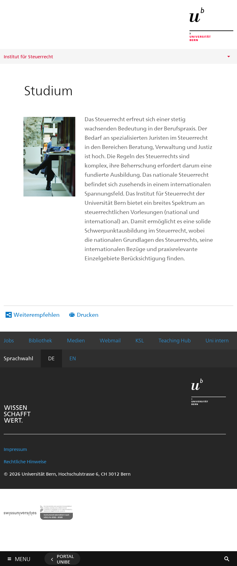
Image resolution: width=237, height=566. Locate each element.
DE (51, 358)
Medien (76, 340)
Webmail (110, 340)
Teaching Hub (175, 340)
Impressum (15, 449)
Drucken (87, 314)
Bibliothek (40, 340)
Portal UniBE (65, 559)
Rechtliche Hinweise (25, 461)
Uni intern (217, 340)
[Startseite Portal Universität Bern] (211, 24)
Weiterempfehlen (37, 314)
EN (72, 358)
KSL (139, 340)
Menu (22, 558)
